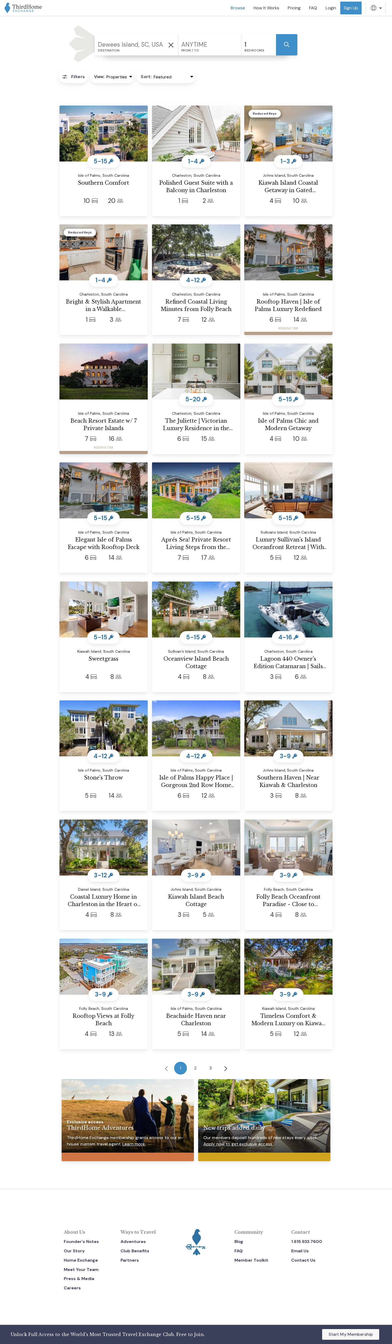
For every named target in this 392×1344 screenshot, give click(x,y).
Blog (238, 1241)
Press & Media (79, 1278)
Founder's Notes (81, 1241)
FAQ (238, 1251)
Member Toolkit (251, 1260)
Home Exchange (81, 1260)
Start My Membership (351, 1334)
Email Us (300, 1251)
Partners (130, 1260)
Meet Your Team (81, 1269)
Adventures (133, 1241)
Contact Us (303, 1260)
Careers (72, 1288)
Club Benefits (135, 1251)
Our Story (74, 1251)
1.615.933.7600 (306, 1241)
